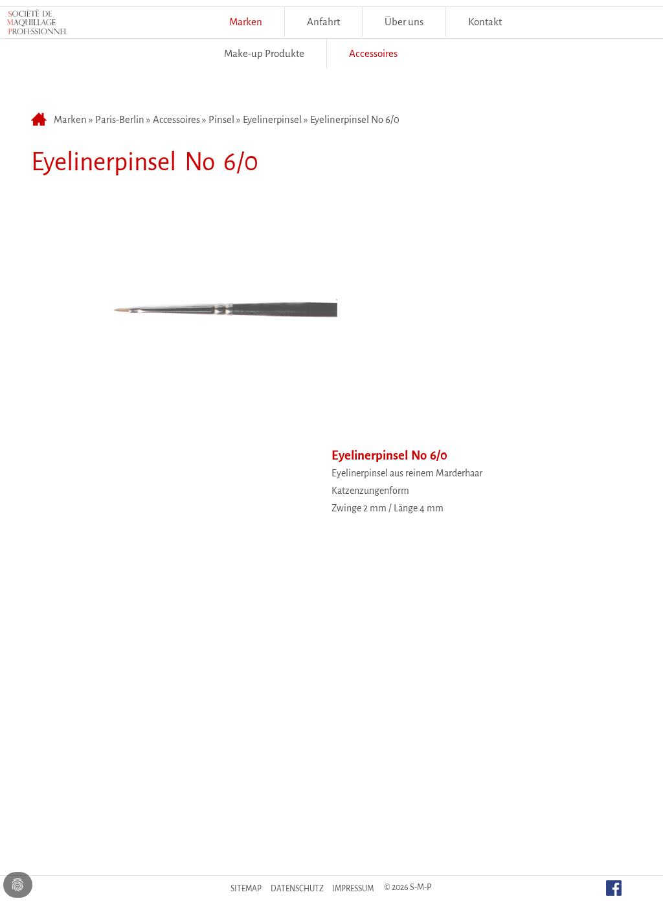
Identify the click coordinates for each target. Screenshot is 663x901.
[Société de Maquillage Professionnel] (37, 25)
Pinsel (221, 120)
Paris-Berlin (119, 120)
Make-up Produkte (264, 53)
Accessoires (176, 120)
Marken (245, 21)
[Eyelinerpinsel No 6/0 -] (185, 420)
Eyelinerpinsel (272, 120)
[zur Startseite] (40, 120)
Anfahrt (323, 21)
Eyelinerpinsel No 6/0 (354, 120)
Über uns (404, 21)
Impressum (353, 888)
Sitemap (246, 888)
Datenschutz (297, 888)
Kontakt (485, 21)
